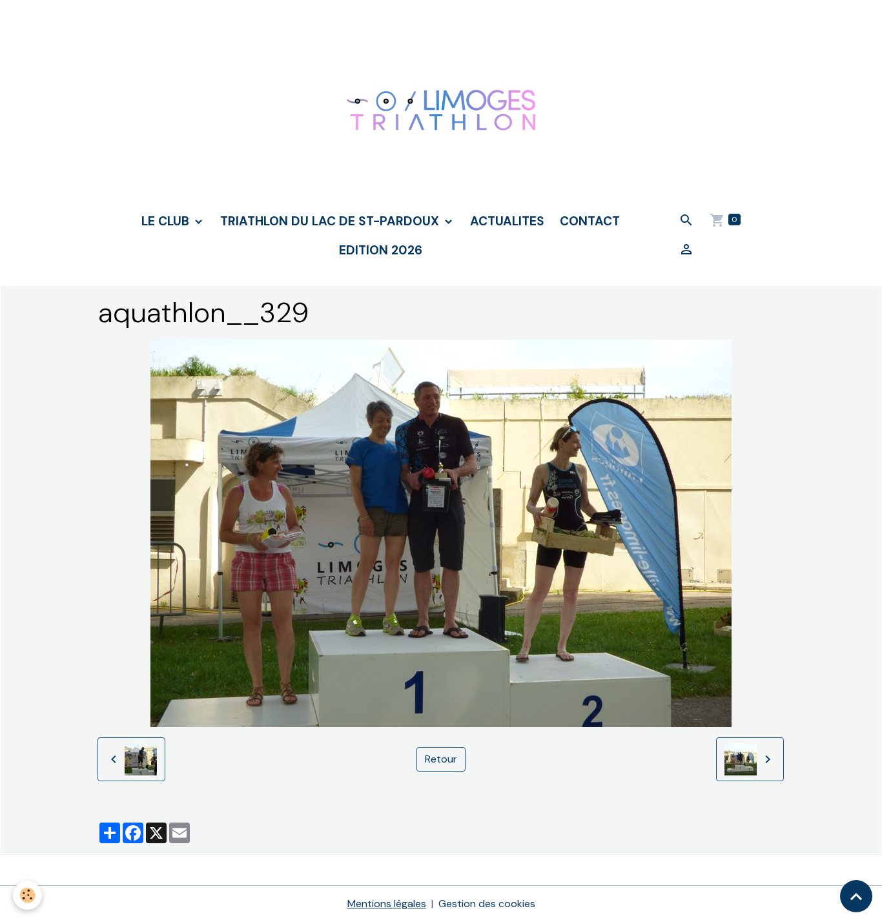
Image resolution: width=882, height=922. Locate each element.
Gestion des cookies (486, 903)
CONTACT (590, 221)
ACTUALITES (507, 221)
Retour (441, 759)
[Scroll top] (856, 896)
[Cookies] (27, 895)
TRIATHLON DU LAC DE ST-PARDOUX (331, 221)
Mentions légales (386, 903)
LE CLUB (166, 221)
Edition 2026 (380, 250)
